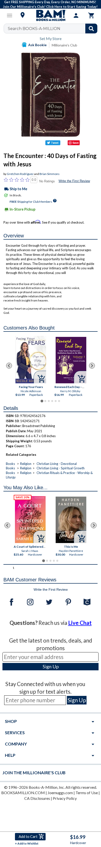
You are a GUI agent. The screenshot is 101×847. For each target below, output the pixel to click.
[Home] (50, 15)
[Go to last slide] (9, 366)
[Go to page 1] (41, 401)
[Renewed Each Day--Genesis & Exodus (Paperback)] (70, 360)
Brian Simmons (49, 174)
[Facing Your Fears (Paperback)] (30, 359)
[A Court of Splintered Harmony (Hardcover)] (30, 519)
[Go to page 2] (45, 401)
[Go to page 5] (56, 401)
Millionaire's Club (64, 45)
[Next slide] (92, 366)
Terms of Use (87, 792)
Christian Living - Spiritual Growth (61, 468)
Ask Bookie (37, 45)
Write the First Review (74, 181)
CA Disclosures (37, 798)
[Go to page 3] (49, 401)
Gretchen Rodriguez (20, 174)
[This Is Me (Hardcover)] (71, 520)
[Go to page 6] (59, 401)
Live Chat (80, 622)
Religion (25, 464)
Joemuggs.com (60, 792)
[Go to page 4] (52, 401)
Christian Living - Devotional (57, 464)
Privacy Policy (65, 798)
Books (10, 464)
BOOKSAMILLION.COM (23, 792)
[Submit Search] (91, 28)
